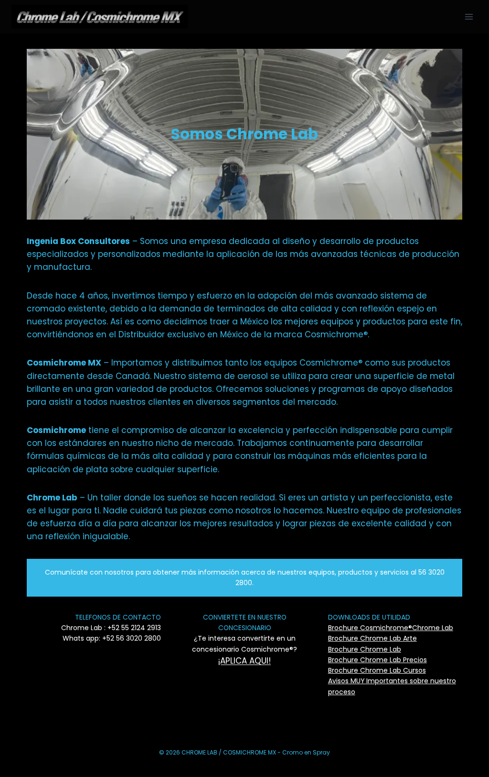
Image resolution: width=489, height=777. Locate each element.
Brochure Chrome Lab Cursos (377, 670)
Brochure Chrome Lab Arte (372, 638)
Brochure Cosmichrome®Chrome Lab (390, 628)
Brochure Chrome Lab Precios (377, 660)
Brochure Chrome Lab (364, 649)
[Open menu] (469, 16)
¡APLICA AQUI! (244, 660)
